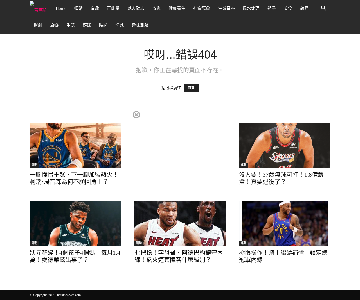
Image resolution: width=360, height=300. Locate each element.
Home (61, 8)
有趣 (95, 8)
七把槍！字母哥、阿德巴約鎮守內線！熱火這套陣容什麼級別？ (178, 256)
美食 (288, 8)
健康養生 (176, 8)
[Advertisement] (179, 149)
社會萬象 (201, 8)
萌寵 (304, 8)
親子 (271, 8)
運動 (78, 8)
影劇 (38, 25)
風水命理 (251, 8)
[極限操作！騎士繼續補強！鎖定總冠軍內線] (284, 223)
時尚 (103, 25)
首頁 (191, 88)
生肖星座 (226, 8)
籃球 (87, 25)
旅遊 (54, 25)
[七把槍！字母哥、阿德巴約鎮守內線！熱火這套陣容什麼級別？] (180, 223)
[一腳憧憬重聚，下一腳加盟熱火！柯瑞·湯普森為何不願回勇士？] (75, 145)
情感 (119, 25)
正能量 (113, 8)
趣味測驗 (140, 25)
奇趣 (156, 8)
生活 (70, 25)
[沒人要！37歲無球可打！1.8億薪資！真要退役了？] (284, 145)
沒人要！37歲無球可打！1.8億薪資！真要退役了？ (281, 178)
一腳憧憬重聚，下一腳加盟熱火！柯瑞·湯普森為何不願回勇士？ (74, 178)
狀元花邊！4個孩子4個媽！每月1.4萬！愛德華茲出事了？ (75, 256)
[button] (323, 9)
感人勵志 (135, 8)
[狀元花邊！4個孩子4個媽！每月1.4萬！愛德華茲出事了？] (75, 223)
